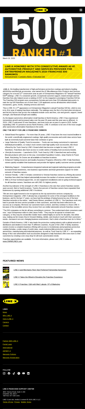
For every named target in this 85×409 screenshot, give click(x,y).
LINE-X (6, 89)
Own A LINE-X (8, 319)
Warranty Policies (9, 354)
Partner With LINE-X (10, 341)
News (5, 312)
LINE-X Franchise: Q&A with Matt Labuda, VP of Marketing (37, 284)
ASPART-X (7, 351)
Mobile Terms (26, 402)
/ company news (25, 77)
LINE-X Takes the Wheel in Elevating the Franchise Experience (38, 277)
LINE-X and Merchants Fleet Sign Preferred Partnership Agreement (40, 270)
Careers (6, 322)
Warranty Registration (11, 358)
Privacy (17, 402)
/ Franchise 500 (38, 77)
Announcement (11, 77)
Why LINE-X (7, 315)
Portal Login (7, 344)
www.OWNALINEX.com (12, 241)
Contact (6, 325)
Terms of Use (8, 402)
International (7, 348)
